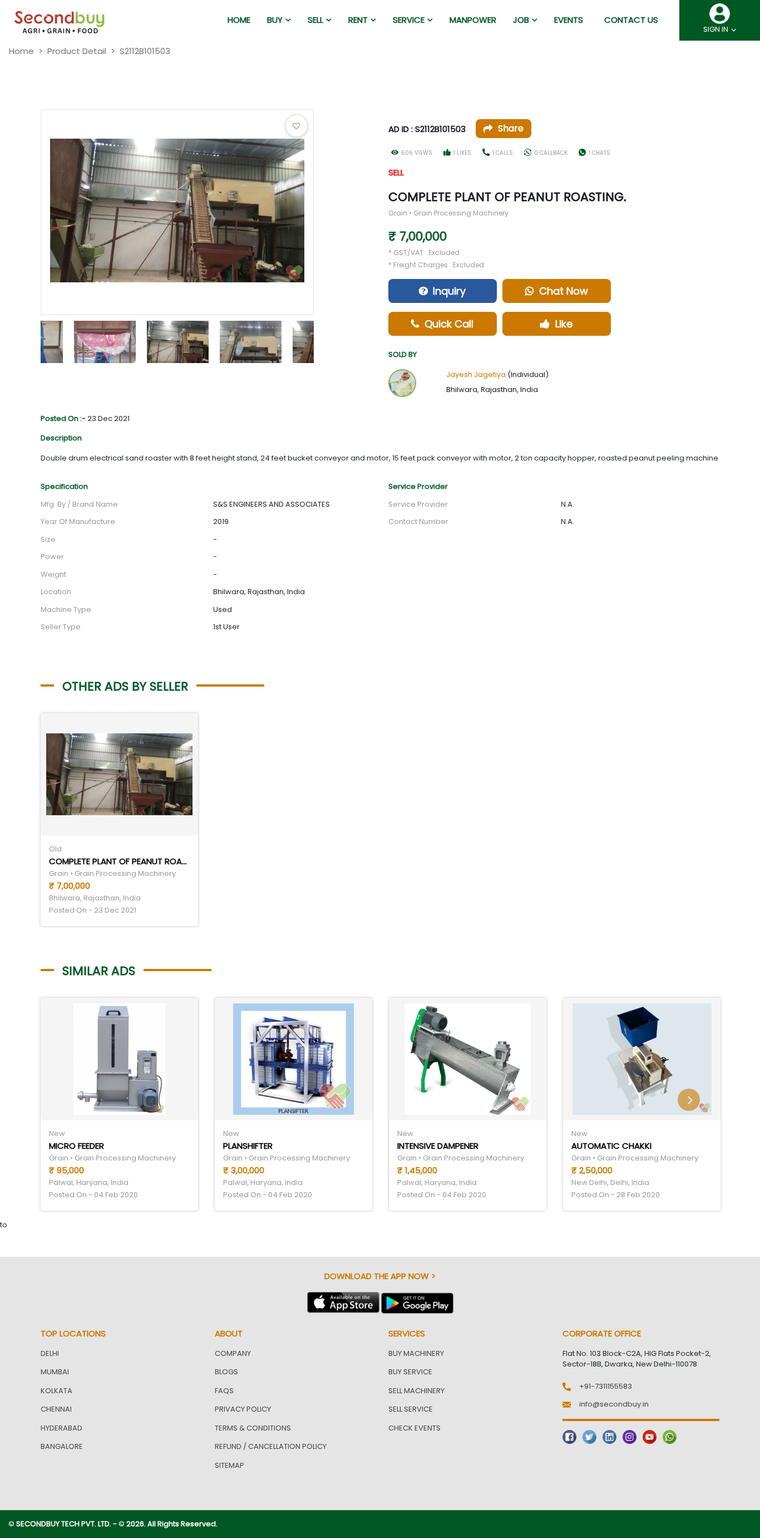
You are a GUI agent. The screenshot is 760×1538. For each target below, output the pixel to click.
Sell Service (410, 1409)
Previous (32, 339)
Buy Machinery (416, 1353)
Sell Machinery (416, 1390)
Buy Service (410, 1371)
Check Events (414, 1428)
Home (21, 51)
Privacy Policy (243, 1409)
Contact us (631, 20)
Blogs (226, 1371)
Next (322, 339)
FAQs (224, 1390)
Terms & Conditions (253, 1428)
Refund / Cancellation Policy (271, 1446)
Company (233, 1353)
